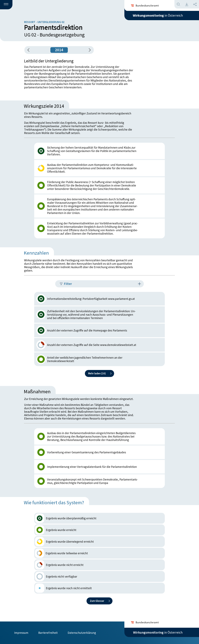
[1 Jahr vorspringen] (88, 50)
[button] (6, 4)
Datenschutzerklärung (82, 633)
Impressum (21, 633)
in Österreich (158, 15)
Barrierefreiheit (48, 633)
